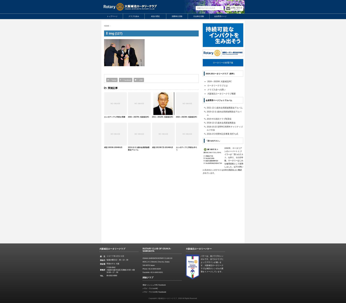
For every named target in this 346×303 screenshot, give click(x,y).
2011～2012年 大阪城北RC (162, 117)
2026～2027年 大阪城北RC (138, 117)
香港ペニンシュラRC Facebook (154, 285)
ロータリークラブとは (217, 85)
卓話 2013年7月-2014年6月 (162, 147)
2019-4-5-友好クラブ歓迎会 (219, 119)
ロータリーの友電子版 (223, 62)
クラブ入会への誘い (216, 89)
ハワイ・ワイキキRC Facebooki (154, 292)
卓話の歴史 (155, 16)
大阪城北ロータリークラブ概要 (221, 93)
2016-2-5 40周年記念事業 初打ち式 (222, 134)
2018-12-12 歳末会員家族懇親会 (221, 123)
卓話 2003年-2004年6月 (113, 147)
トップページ (112, 16)
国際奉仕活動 (177, 16)
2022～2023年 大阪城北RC (186, 117)
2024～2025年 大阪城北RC (219, 81)
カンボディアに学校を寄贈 (114, 117)
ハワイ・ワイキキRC (150, 288)
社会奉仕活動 (198, 16)
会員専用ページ (220, 16)
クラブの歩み (134, 16)
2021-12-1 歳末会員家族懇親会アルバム (225, 108)
